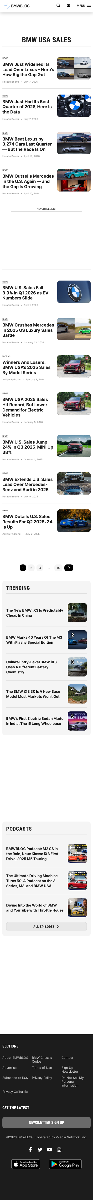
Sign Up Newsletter (70, 1069)
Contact (67, 1057)
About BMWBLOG (15, 1057)
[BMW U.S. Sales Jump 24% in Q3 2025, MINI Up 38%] (74, 446)
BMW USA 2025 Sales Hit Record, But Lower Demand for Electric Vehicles (25, 407)
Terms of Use (42, 1068)
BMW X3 (6, 356)
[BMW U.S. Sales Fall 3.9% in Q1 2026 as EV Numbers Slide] (74, 292)
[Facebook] (32, 1151)
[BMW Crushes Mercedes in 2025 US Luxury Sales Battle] (74, 329)
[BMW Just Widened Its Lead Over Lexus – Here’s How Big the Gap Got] (74, 68)
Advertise (9, 1068)
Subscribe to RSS (15, 1078)
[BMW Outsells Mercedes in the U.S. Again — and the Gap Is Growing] (74, 180)
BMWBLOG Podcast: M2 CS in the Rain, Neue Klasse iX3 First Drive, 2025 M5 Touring (32, 853)
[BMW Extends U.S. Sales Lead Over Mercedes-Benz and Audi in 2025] (74, 483)
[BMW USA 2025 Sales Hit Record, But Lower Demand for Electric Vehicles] (74, 403)
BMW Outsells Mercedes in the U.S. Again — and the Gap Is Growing (28, 181)
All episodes (44, 927)
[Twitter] (41, 1151)
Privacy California (15, 1091)
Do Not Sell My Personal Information (73, 1081)
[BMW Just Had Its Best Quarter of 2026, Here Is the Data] (74, 106)
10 (58, 568)
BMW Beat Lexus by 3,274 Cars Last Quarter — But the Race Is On (27, 144)
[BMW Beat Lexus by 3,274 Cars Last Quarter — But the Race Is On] (74, 143)
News (5, 58)
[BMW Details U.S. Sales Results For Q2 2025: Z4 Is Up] (74, 520)
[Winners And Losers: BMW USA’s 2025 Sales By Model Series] (74, 366)
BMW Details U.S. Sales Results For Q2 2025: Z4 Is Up (27, 521)
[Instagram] (61, 1151)
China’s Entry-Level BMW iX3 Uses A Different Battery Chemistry (31, 667)
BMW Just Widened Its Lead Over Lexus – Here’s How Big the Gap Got (28, 69)
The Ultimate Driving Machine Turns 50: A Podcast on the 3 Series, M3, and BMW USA (32, 880)
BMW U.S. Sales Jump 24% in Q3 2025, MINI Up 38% (27, 447)
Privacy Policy (42, 1078)
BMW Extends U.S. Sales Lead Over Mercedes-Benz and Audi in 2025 (27, 484)
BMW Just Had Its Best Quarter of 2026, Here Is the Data (27, 106)
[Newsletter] (68, 5)
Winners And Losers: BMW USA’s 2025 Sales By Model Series (26, 367)
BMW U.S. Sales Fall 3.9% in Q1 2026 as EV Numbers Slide (25, 292)
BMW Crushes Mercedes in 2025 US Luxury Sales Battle (28, 330)
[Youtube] (51, 1151)
